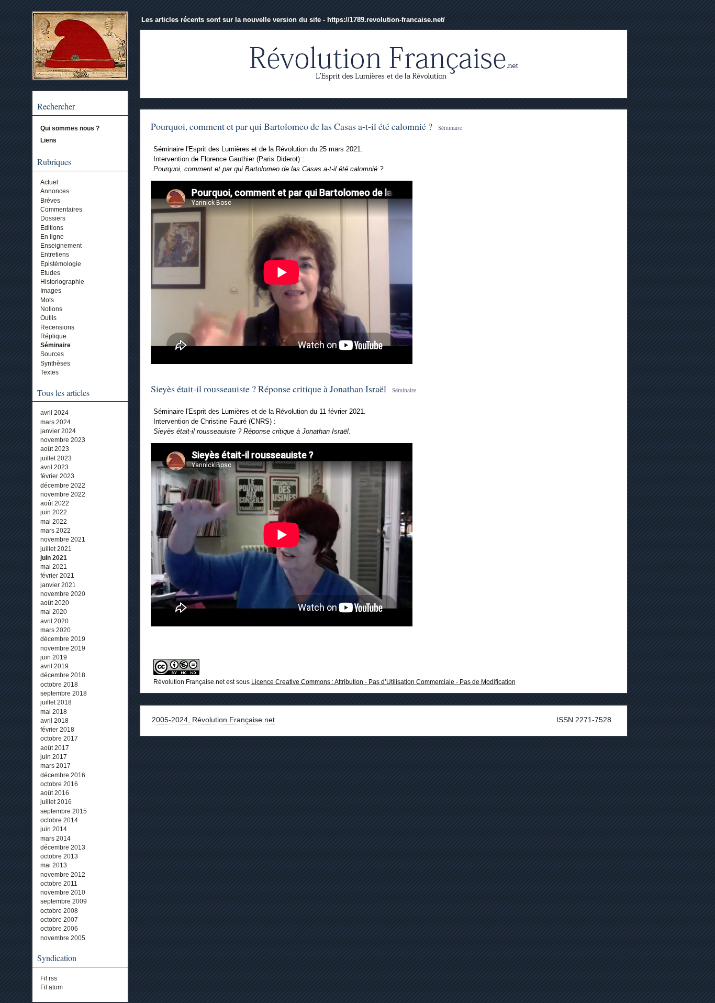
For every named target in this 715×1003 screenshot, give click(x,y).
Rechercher (56, 106)
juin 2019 (53, 657)
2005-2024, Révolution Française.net (213, 719)
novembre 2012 (62, 875)
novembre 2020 (62, 594)
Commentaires (61, 209)
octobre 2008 (59, 911)
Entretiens (54, 254)
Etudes (50, 273)
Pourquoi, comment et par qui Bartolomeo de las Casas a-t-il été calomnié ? (291, 126)
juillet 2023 (56, 458)
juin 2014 (53, 829)
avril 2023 (54, 467)
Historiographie (62, 282)
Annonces (54, 191)
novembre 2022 (62, 494)
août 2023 (54, 449)
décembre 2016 (62, 775)
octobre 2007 (59, 920)
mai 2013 (53, 865)
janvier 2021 (58, 585)
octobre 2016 (59, 784)
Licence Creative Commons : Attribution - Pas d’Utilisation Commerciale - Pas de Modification (383, 682)
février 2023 (57, 476)
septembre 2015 (63, 811)
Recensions (57, 327)
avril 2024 (54, 413)
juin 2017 (53, 757)
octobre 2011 (58, 883)
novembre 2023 (62, 440)
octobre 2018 (59, 684)
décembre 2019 (62, 639)
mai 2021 (53, 567)
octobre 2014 (59, 820)
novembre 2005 (62, 938)
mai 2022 (53, 522)
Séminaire (55, 345)
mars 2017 (55, 766)
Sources (52, 354)
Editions (51, 228)
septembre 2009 (63, 901)
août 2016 (54, 793)
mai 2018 (53, 712)
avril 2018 (54, 721)
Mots (47, 300)
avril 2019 (54, 666)
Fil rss (48, 978)
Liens (48, 140)
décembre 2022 (62, 485)
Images (50, 291)
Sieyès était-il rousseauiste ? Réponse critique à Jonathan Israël (268, 388)
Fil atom (51, 987)
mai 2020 (53, 612)
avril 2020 (54, 621)
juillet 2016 (56, 802)
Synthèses (55, 363)
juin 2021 (53, 558)
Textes (49, 372)
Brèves (50, 200)
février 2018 (57, 729)
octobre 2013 (59, 856)
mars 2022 (55, 530)
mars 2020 (55, 630)
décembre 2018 (62, 675)
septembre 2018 (63, 693)
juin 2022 (53, 512)
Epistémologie (60, 264)
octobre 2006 (59, 928)
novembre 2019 (62, 648)
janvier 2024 (58, 431)
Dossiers (52, 218)
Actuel (49, 182)
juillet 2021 (56, 549)
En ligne (52, 237)
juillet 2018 (56, 702)
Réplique (53, 336)
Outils (48, 318)
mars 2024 (55, 422)
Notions (51, 309)
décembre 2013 (62, 847)
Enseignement (61, 246)
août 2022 (54, 503)
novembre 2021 (62, 539)
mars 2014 (55, 838)
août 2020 (54, 603)
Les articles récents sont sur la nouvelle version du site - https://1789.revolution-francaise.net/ (293, 20)
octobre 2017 (59, 738)
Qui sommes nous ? (69, 128)
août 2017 (54, 748)
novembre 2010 (62, 892)
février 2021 (57, 575)
